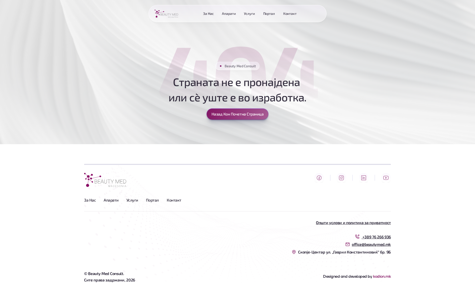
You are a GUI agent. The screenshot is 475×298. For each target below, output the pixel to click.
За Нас (90, 200)
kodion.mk (382, 276)
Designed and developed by (347, 276)
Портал (152, 200)
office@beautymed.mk (371, 244)
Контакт (174, 200)
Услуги (132, 200)
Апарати (111, 200)
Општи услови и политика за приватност (353, 222)
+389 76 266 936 (376, 236)
